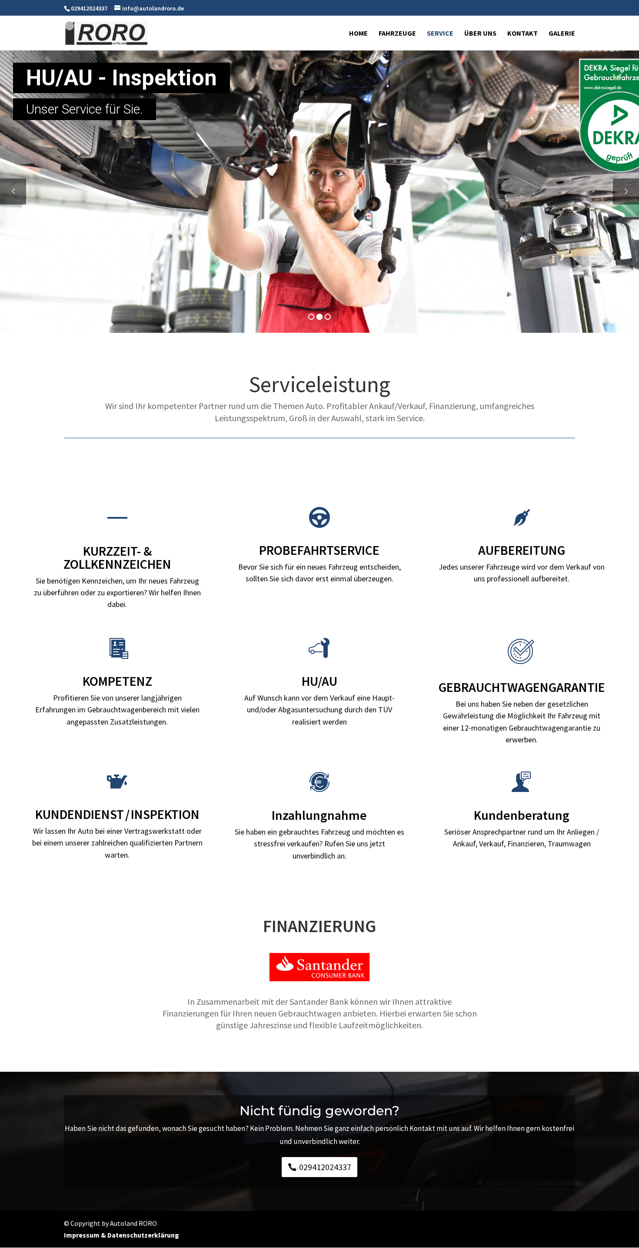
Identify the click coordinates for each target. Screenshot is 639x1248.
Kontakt (522, 33)
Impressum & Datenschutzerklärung (121, 1235)
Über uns (480, 33)
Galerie (562, 33)
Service (440, 33)
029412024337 (325, 1166)
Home (358, 33)
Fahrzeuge (397, 33)
